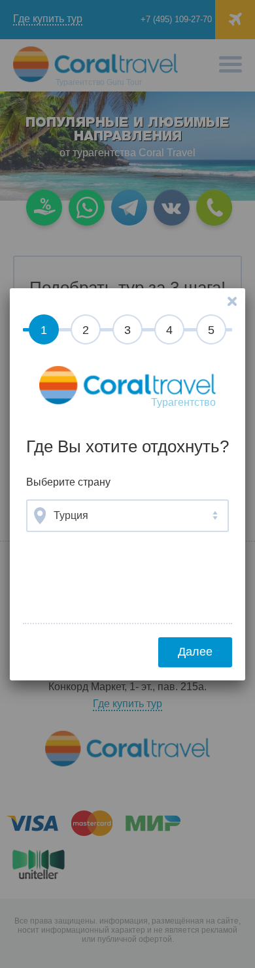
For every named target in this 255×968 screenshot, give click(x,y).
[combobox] (127, 516)
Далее (195, 651)
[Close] (232, 301)
